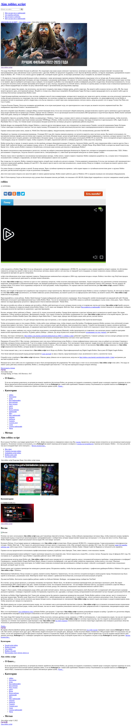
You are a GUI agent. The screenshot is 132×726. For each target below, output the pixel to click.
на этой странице (61, 621)
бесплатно (12, 397)
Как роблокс (13, 402)
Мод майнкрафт (14, 415)
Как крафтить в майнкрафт (90, 307)
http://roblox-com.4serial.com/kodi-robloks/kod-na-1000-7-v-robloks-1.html (49, 336)
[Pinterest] (5, 722)
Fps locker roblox (10, 457)
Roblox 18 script (10, 651)
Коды (11, 408)
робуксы (12, 419)
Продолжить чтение (8, 368)
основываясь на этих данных (96, 332)
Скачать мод (13, 423)
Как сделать (13, 404)
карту (11, 406)
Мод (10, 413)
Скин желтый (46, 354)
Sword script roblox (11, 645)
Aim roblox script (13, 4)
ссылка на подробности (85, 444)
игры (11, 398)
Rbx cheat (8, 449)
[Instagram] (6, 722)
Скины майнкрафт (15, 426)
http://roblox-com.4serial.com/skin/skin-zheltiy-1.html (97, 357)
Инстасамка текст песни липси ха (17, 653)
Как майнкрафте (15, 400)
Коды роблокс (14, 410)
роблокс (12, 417)
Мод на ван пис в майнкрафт (15, 13)
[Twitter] (3, 722)
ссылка (78, 442)
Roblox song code (11, 455)
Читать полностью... (39, 446)
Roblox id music (10, 647)
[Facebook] (1, 722)
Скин (11, 424)
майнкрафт (13, 411)
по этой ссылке (92, 630)
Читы (11, 428)
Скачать (12, 421)
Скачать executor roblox (13, 451)
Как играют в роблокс (13, 17)
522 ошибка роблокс (12, 15)
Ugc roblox (8, 649)
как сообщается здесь (25, 611)
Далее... (60, 386)
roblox (11, 395)
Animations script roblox (13, 453)
